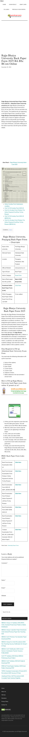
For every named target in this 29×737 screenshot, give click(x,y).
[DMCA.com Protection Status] (6, 710)
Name (3, 580)
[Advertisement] (14, 38)
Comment (4, 563)
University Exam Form (13, 545)
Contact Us (4, 704)
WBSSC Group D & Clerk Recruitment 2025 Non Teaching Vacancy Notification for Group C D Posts (14, 644)
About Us (3, 691)
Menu (2, 1)
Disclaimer (4, 698)
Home (2, 688)
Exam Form (18, 275)
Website (3, 595)
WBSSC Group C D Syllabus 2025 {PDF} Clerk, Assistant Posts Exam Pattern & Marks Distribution (13, 624)
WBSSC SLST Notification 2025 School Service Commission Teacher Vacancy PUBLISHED (12, 651)
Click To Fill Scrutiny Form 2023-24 (14, 208)
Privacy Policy (4, 701)
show (10, 229)
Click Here (18, 285)
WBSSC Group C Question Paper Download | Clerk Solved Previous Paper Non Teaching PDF (14, 632)
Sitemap (3, 694)
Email (3, 588)
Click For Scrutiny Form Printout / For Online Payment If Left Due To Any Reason (15, 212)
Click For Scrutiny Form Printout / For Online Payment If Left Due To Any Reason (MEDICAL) (15, 222)
